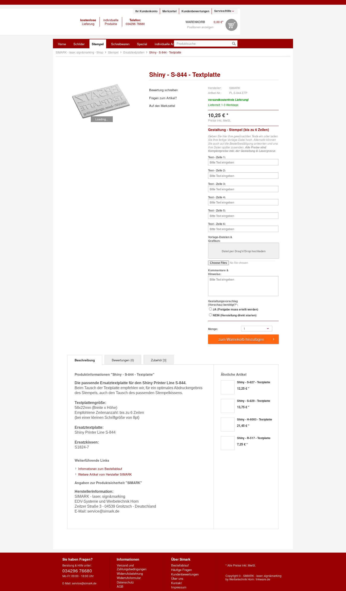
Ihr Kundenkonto (146, 11)
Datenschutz (125, 582)
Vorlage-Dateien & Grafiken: (220, 239)
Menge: (213, 329)
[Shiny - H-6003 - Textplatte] (228, 425)
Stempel (113, 52)
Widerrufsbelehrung (130, 573)
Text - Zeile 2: (217, 170)
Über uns (177, 578)
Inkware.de (263, 579)
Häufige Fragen (181, 570)
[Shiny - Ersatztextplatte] (101, 101)
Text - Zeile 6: (217, 224)
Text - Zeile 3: (217, 184)
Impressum (178, 587)
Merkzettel (169, 11)
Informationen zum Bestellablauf (100, 468)
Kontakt (176, 583)
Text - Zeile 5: (217, 210)
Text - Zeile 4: (217, 197)
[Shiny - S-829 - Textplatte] (228, 406)
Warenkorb (231, 25)
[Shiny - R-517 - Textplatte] (228, 443)
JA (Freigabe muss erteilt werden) (235, 309)
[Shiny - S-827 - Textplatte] (228, 387)
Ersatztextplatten (134, 52)
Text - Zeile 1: (217, 157)
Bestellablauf (180, 565)
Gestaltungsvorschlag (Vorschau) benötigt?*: (223, 303)
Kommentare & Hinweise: (218, 272)
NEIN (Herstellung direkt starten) (235, 315)
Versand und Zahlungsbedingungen (131, 567)
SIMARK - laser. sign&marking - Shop (31, 22)
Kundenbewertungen (195, 11)
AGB (120, 586)
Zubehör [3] (158, 360)
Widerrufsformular (129, 578)
